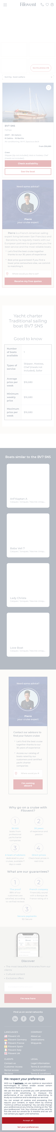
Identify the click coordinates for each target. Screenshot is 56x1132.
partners (19, 1083)
